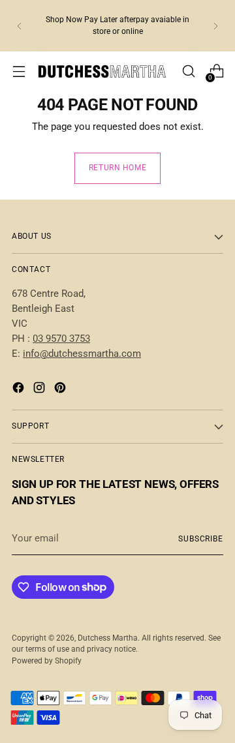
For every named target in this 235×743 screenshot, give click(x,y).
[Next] (215, 26)
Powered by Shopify (47, 660)
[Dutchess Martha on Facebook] (19, 390)
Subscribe (200, 538)
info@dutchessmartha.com (82, 353)
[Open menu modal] (18, 71)
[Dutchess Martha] (103, 71)
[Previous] (19, 26)
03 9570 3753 (61, 338)
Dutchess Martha (108, 638)
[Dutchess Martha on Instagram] (40, 390)
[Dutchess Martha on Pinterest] (61, 390)
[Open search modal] (188, 71)
